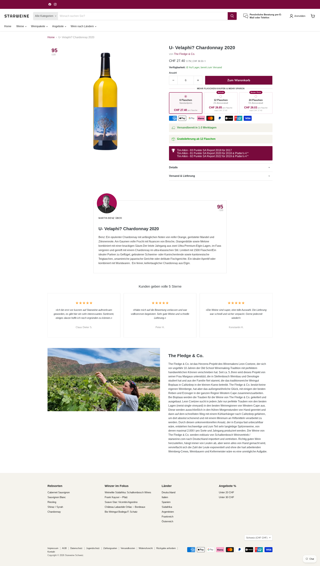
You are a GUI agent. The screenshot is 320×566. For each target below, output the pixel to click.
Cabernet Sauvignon (59, 492)
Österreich (167, 521)
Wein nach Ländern (82, 26)
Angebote (58, 26)
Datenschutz (76, 548)
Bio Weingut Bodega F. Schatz (121, 511)
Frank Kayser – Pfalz (116, 497)
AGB (64, 548)
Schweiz (257, 537)
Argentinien (168, 511)
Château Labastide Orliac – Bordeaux (125, 506)
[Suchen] (232, 16)
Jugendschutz (93, 548)
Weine (20, 26)
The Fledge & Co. (184, 54)
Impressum (53, 548)
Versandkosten (128, 548)
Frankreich (167, 516)
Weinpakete (38, 26)
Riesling (52, 502)
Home (7, 26)
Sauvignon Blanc (57, 497)
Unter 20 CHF (226, 492)
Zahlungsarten (110, 548)
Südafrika (167, 506)
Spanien (166, 502)
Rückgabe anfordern (166, 548)
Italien (165, 497)
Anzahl (173, 72)
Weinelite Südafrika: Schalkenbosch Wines (128, 492)
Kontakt (51, 551)
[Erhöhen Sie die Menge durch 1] (198, 80)
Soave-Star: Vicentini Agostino (121, 502)
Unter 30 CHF (226, 497)
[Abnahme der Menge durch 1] (173, 80)
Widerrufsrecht (146, 548)
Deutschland (168, 492)
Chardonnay (54, 511)
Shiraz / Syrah (55, 506)
